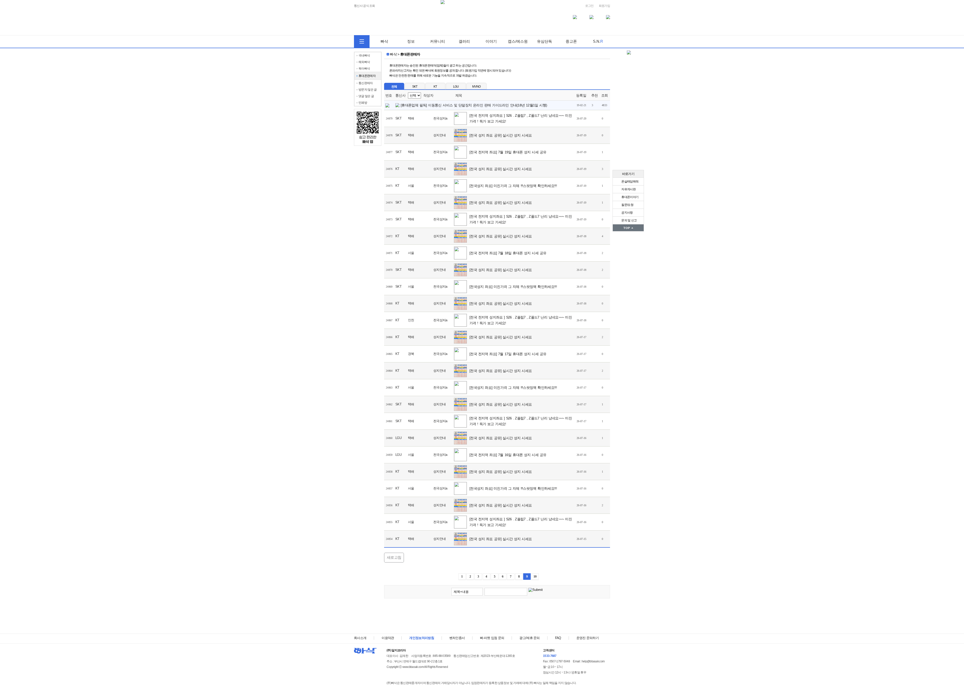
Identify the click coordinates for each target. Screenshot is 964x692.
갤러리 (464, 41)
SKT (414, 86)
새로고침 (394, 557)
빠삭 (384, 41)
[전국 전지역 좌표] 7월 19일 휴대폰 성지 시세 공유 (508, 152)
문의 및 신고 (629, 220)
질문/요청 (627, 205)
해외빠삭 (364, 62)
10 (535, 576)
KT (435, 86)
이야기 (491, 41)
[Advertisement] (497, 617)
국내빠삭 (364, 55)
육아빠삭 (364, 68)
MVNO (476, 86)
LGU (456, 86)
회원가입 (604, 6)
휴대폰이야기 (629, 197)
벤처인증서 (457, 638)
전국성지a (440, 118)
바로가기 (628, 174)
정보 (411, 41)
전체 (394, 86)
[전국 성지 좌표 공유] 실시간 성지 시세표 (501, 135)
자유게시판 (628, 189)
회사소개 (360, 638)
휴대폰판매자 (367, 76)
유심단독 (544, 41)
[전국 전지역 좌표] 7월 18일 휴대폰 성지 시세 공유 (508, 253)
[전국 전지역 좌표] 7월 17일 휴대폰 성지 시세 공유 (508, 354)
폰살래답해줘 (629, 181)
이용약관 (388, 638)
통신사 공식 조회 (364, 6)
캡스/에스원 (518, 41)
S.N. (598, 41)
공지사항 (627, 212)
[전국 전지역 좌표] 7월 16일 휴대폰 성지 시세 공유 (508, 455)
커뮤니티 (437, 41)
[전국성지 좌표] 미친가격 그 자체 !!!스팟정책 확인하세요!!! (513, 186)
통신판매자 (365, 83)
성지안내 (439, 135)
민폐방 (362, 102)
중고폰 (571, 41)
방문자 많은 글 (367, 89)
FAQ (558, 638)
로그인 (589, 6)
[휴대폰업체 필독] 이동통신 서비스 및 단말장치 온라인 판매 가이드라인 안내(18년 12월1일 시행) (474, 105)
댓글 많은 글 (366, 96)
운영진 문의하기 (587, 638)
